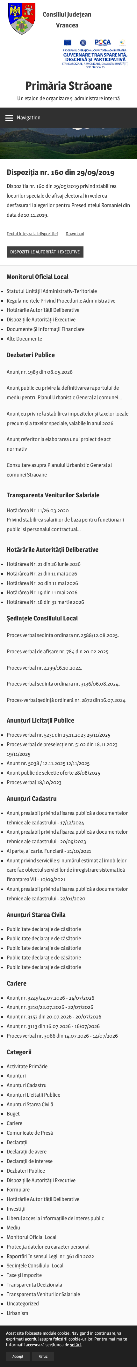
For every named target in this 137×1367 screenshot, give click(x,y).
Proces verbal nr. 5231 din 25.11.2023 (46, 735)
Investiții (16, 1209)
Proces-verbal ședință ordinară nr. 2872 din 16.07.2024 (66, 700)
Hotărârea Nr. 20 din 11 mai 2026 (42, 583)
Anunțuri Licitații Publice (33, 1095)
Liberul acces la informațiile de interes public (55, 1218)
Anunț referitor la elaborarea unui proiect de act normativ (59, 444)
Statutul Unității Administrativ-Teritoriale (52, 291)
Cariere (14, 1123)
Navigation (28, 117)
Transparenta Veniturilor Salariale (43, 1294)
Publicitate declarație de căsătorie (44, 929)
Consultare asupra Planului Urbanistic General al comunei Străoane (59, 470)
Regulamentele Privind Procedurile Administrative (61, 300)
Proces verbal (21, 782)
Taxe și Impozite (24, 1275)
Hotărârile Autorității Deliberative (43, 310)
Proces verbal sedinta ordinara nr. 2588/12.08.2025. (63, 635)
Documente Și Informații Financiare (45, 329)
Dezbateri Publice (26, 1171)
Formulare (18, 1189)
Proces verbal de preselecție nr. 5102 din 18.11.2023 (62, 744)
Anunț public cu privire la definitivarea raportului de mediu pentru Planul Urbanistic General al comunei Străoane (63, 393)
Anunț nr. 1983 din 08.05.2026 (40, 372)
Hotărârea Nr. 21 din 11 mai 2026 (42, 573)
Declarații (17, 1142)
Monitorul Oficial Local (31, 1237)
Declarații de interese (30, 1161)
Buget (13, 1113)
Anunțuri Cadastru (27, 1085)
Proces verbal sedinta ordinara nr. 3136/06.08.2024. (63, 683)
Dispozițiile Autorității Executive (45, 251)
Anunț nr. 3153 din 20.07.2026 (39, 1016)
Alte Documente (24, 338)
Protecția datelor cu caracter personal (48, 1246)
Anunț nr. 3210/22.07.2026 (35, 1007)
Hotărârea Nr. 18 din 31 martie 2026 (45, 602)
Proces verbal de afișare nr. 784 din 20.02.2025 (57, 651)
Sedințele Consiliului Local (35, 1265)
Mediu (13, 1227)
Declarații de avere (27, 1151)
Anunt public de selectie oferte (40, 773)
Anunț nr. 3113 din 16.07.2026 (39, 1026)
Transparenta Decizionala (34, 1284)
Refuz (43, 1356)
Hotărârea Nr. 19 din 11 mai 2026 (42, 592)
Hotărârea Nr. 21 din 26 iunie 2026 (44, 564)
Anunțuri (16, 1075)
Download (75, 233)
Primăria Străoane (68, 86)
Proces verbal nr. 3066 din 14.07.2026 (48, 1036)
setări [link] (75, 1344)
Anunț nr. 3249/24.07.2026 (36, 998)
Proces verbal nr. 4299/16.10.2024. (44, 668)
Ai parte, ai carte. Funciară (35, 851)
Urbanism (17, 1313)
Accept (17, 1356)
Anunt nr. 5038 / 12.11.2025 (36, 763)
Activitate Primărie (27, 1066)
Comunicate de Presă (30, 1133)
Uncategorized (23, 1303)
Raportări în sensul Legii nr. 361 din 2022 (50, 1256)
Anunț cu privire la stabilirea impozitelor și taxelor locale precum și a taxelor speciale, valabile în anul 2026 (67, 418)
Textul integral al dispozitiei (32, 233)
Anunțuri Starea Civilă (30, 1104)
